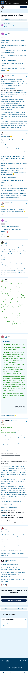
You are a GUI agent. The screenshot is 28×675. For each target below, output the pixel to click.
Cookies (24, 665)
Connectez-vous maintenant (14, 600)
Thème (9, 665)
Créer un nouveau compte (14, 597)
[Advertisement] (14, 643)
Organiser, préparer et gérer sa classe (14, 25)
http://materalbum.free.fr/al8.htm (10, 90)
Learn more (3, 2)
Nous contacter (17, 665)
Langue (4, 665)
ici (9, 136)
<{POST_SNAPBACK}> (20, 407)
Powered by (14, 668)
